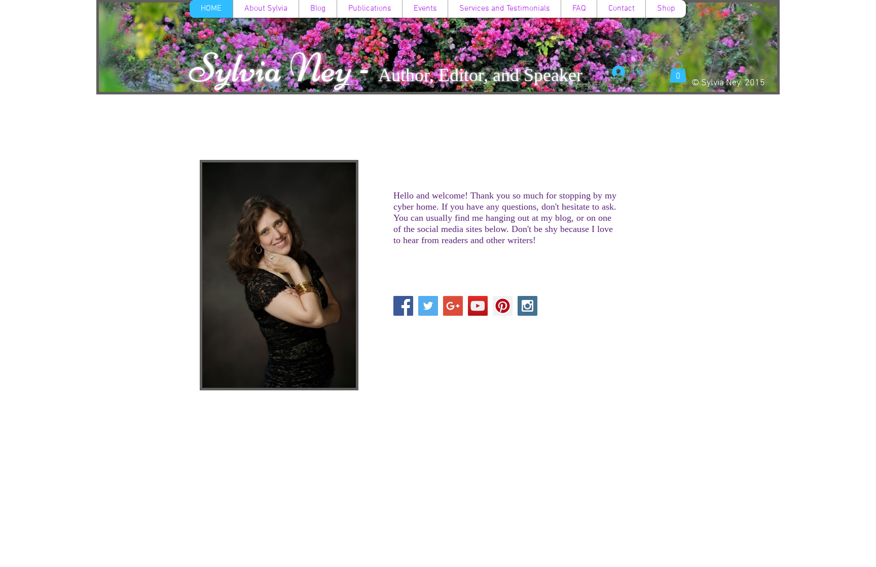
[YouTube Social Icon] (478, 306)
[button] (678, 72)
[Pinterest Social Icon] (503, 306)
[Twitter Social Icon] (428, 306)
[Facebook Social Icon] (403, 306)
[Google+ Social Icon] (453, 306)
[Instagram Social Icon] (527, 306)
